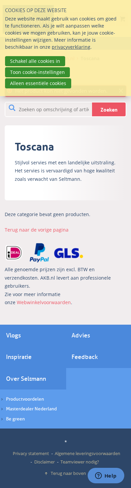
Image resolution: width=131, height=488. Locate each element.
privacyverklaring (71, 47)
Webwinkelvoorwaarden (44, 302)
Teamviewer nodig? (79, 462)
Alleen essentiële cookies (38, 83)
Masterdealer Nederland (31, 409)
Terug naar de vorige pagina (37, 230)
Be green (15, 419)
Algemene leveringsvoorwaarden (87, 453)
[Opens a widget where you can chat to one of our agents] (105, 476)
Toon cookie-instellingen (37, 72)
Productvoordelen (25, 399)
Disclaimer (44, 462)
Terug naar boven (68, 473)
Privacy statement (31, 453)
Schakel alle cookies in (35, 61)
